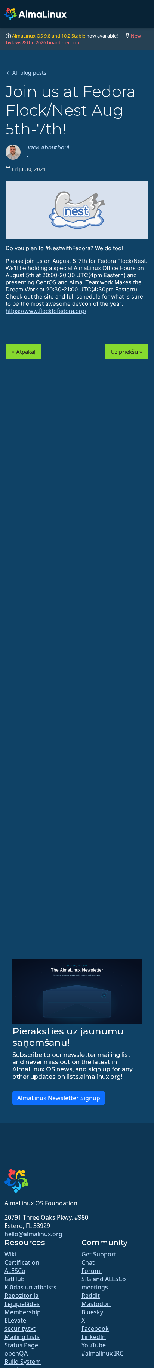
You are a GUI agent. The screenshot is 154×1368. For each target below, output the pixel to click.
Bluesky (92, 1312)
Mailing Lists (22, 1337)
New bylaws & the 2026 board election (73, 39)
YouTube (93, 1345)
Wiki (10, 1254)
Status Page (21, 1345)
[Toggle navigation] (139, 14)
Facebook (95, 1328)
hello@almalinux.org (33, 1234)
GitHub (14, 1279)
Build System (22, 1361)
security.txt (20, 1328)
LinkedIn (93, 1337)
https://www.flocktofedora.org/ (46, 310)
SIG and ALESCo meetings (103, 1283)
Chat (88, 1262)
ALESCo (14, 1271)
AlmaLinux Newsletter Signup (58, 1098)
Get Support (98, 1254)
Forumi (91, 1271)
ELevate (15, 1320)
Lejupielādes (22, 1304)
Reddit (90, 1295)
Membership (22, 1312)
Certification (21, 1262)
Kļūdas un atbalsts (30, 1287)
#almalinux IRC (102, 1353)
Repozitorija (21, 1295)
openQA (16, 1353)
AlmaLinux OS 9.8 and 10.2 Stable (48, 35)
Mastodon (96, 1304)
